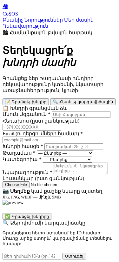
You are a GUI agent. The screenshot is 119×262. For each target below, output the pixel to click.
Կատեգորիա (22, 159)
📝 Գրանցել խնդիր (25, 101)
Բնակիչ (13, 20)
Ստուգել (74, 256)
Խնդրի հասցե (23, 146)
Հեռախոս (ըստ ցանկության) (41, 121)
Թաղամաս (19, 153)
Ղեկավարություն (25, 26)
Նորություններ (43, 20)
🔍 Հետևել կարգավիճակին (83, 101)
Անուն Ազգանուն (26, 114)
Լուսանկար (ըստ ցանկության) (43, 178)
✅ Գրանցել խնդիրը (27, 216)
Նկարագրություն (27, 172)
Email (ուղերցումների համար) (43, 133)
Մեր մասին (79, 20)
